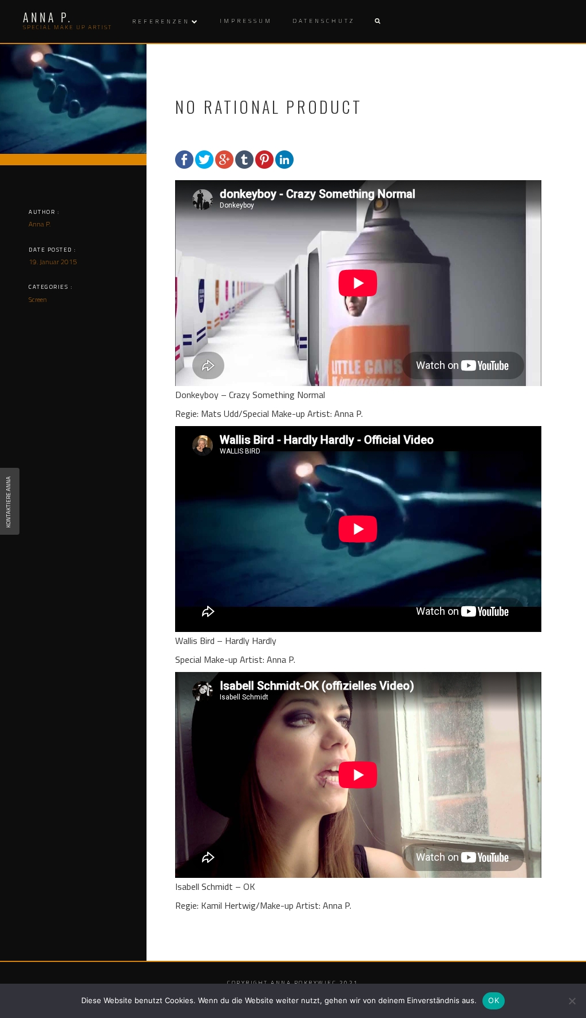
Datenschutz (323, 21)
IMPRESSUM (246, 21)
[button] (377, 21)
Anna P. (39, 223)
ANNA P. (47, 17)
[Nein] (571, 1001)
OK (493, 1000)
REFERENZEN (161, 21)
